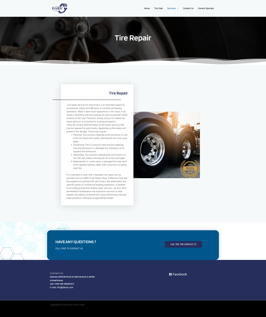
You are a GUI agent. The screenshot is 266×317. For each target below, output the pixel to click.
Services (171, 8)
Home (147, 8)
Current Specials (206, 8)
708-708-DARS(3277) (64, 284)
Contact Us (188, 8)
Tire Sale (158, 8)
